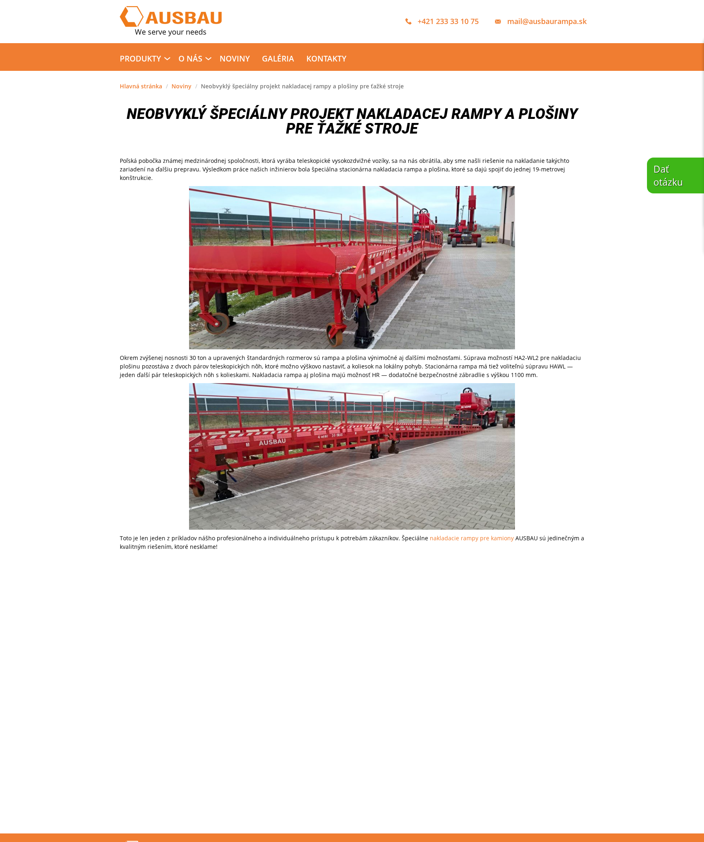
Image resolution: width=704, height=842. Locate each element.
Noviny (235, 58)
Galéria (278, 58)
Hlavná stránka (141, 86)
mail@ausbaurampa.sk (547, 21)
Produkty (140, 58)
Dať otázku (668, 175)
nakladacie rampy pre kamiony (472, 538)
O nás (190, 58)
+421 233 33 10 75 (448, 21)
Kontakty (326, 58)
